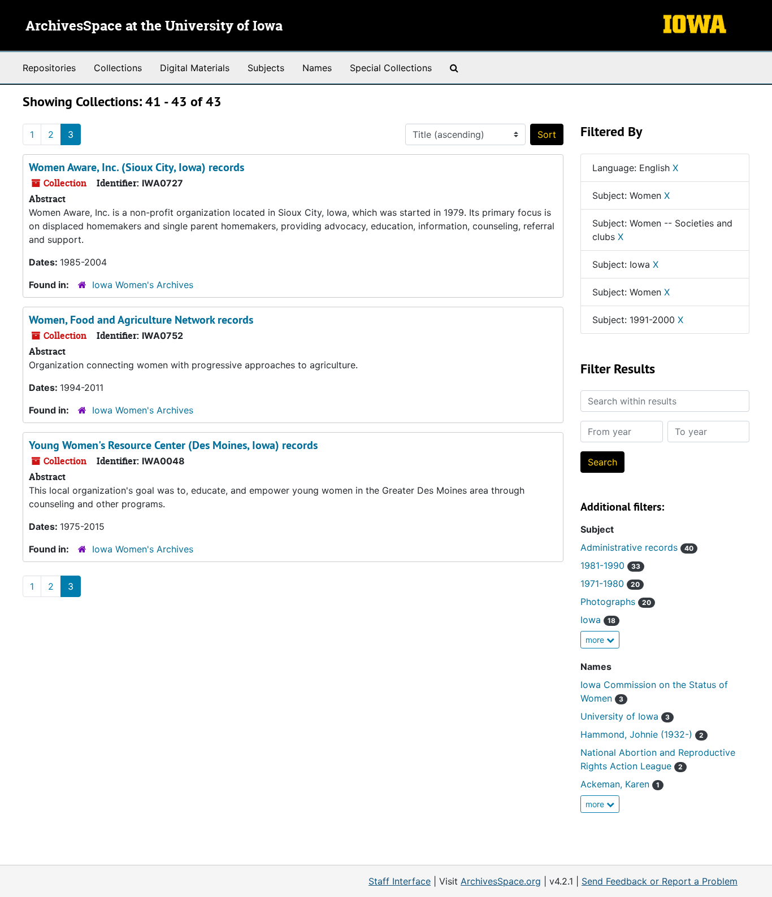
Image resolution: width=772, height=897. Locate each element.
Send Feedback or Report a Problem (660, 881)
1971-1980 (610, 583)
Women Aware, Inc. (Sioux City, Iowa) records (136, 167)
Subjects (266, 67)
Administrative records (636, 547)
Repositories (49, 67)
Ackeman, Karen (620, 784)
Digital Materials (194, 67)
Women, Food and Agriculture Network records (141, 319)
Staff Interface (399, 881)
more (595, 640)
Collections (118, 67)
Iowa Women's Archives (142, 284)
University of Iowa (625, 716)
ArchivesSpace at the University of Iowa (154, 26)
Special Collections (391, 67)
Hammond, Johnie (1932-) (642, 734)
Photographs (615, 601)
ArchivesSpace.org (501, 881)
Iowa (597, 619)
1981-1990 (610, 565)
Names (317, 67)
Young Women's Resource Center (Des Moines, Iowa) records (173, 445)
